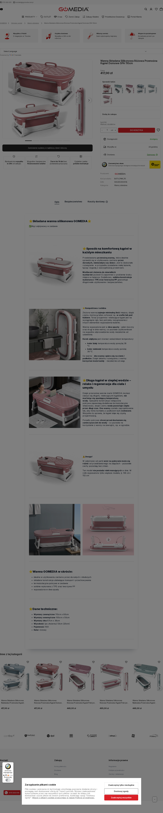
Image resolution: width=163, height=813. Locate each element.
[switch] (8, 780)
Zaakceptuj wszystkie (121, 797)
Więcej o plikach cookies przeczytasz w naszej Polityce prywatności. (63, 798)
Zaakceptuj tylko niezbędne (121, 785)
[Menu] (12, 763)
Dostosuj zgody (121, 791)
